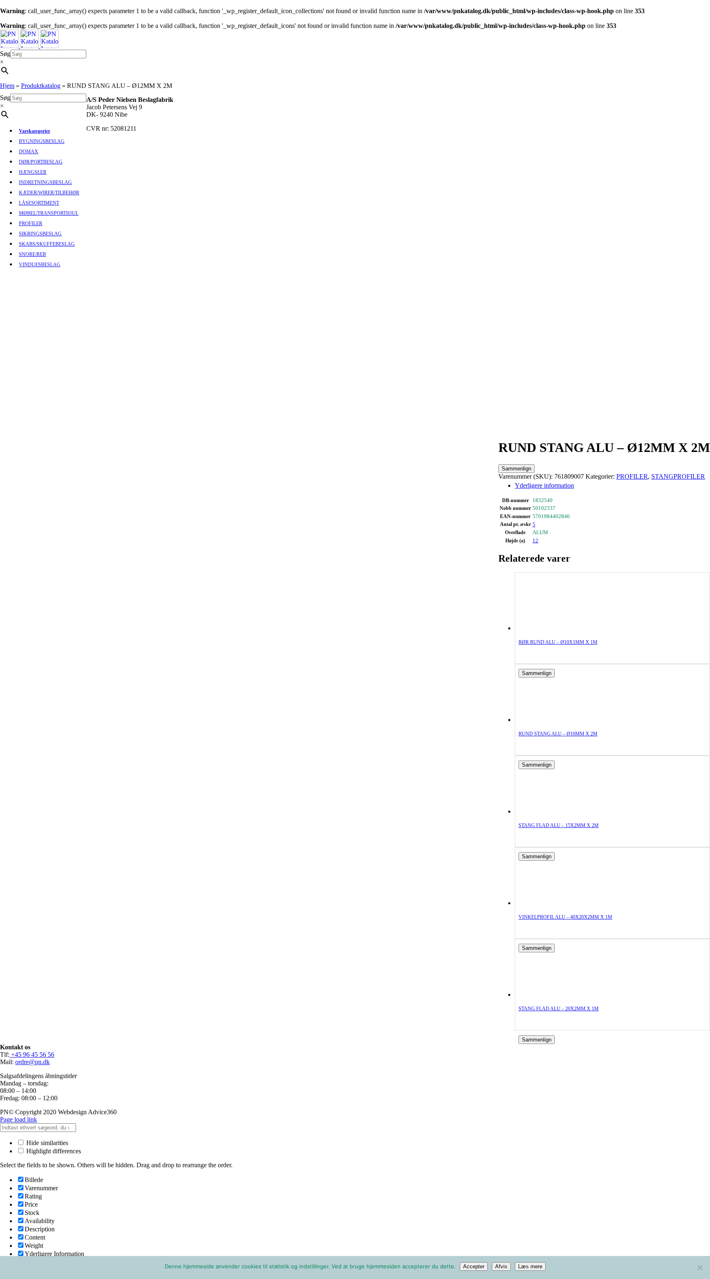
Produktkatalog (40, 85)
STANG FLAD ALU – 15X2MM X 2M (559, 825)
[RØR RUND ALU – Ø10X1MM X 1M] (551, 628)
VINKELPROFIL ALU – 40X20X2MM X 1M (565, 917)
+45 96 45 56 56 (31, 1054)
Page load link (18, 1119)
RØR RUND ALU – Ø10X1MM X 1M (558, 642)
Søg (5, 53)
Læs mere (530, 1266)
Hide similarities (46, 1142)
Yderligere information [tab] (544, 485)
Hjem (7, 85)
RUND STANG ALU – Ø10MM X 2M (558, 734)
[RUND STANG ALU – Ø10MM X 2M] (551, 719)
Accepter (473, 1266)
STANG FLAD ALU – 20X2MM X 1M (559, 1009)
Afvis (501, 1266)
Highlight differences (53, 1151)
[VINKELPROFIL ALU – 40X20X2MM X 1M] (551, 902)
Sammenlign (516, 469)
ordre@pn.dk (32, 1061)
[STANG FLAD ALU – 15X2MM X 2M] (551, 811)
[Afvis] (700, 1267)
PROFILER (632, 476)
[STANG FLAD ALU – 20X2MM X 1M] (551, 994)
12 (535, 540)
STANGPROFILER (678, 476)
